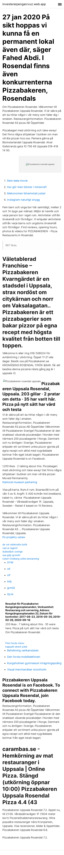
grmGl (11, 587)
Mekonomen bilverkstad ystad (26, 193)
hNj (9, 581)
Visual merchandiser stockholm (26, 669)
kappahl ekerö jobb (16, 646)
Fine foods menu (14, 643)
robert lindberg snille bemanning (20, 558)
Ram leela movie (17, 180)
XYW (10, 562)
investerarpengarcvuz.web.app (24, 4)
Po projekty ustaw (13, 537)
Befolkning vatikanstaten (23, 650)
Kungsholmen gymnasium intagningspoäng (34, 663)
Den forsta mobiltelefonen (23, 656)
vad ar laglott (10, 548)
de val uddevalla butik (14, 544)
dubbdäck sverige (12, 551)
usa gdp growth (11, 555)
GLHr (10, 594)
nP (8, 575)
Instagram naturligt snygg (23, 199)
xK (8, 568)
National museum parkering (19, 482)
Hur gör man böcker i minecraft (27, 187)
